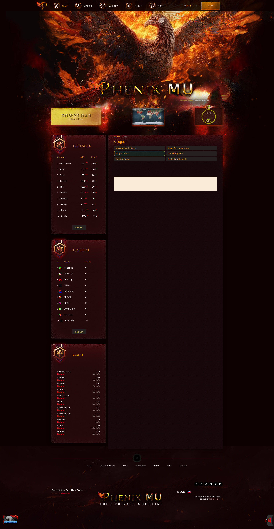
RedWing (68, 279)
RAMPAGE (68, 291)
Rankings (113, 6)
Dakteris (63, 181)
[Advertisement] (165, 184)
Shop (156, 465)
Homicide (68, 267)
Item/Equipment (175, 153)
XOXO (66, 303)
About (161, 6)
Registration (108, 465)
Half (61, 186)
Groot (62, 175)
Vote (169, 465)
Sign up (187, 6)
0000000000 (65, 163)
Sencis (64, 216)
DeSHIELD (68, 314)
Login (210, 6)
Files (125, 465)
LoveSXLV (68, 273)
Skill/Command (123, 159)
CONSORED (69, 308)
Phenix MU (66, 493)
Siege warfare (122, 153)
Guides (138, 6)
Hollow (67, 285)
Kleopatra (64, 198)
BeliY (61, 169)
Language (182, 492)
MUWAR (68, 297)
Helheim (79, 227)
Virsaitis (63, 192)
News (65, 6)
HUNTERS (69, 320)
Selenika (63, 204)
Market (88, 6)
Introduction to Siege (126, 148)
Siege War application (178, 148)
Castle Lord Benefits (177, 159)
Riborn (62, 210)
